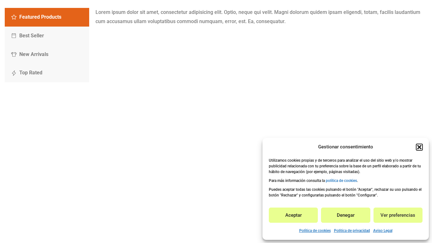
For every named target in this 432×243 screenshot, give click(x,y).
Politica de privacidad (352, 230)
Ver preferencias (397, 215)
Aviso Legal (382, 230)
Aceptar (293, 215)
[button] (419, 147)
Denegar (346, 215)
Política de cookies (315, 230)
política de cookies (341, 180)
